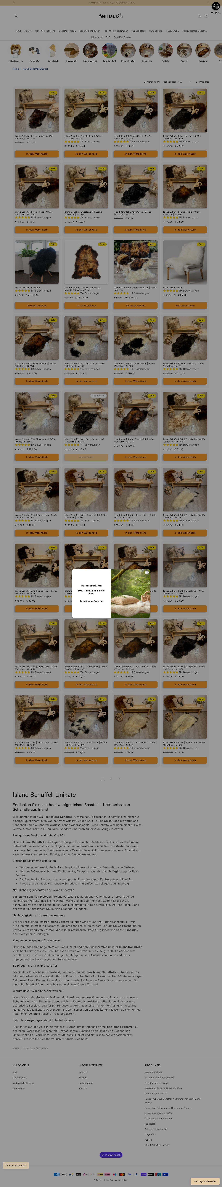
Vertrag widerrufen (205, 1181)
